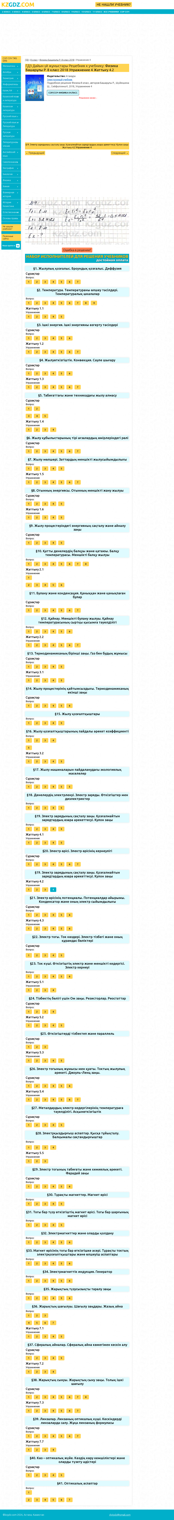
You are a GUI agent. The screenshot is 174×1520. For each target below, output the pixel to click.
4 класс (26, 12)
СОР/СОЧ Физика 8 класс (62, 92)
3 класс (16, 12)
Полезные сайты (8, 237)
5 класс (36, 12)
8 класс (66, 12)
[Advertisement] (82, 34)
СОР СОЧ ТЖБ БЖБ (10, 59)
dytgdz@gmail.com (119, 1514)
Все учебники (111, 12)
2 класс (6, 12)
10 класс (86, 12)
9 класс (76, 12)
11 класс (97, 12)
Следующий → (119, 152)
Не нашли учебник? (113, 4)
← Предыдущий (35, 152)
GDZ (17, 4)
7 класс (56, 12)
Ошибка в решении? (77, 250)
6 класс (46, 12)
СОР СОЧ (124, 12)
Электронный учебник (59, 79)
